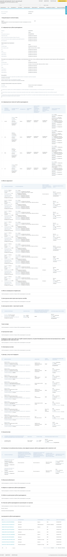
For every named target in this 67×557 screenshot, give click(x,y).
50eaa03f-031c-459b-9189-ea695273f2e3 (8, 544)
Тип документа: (13, 7)
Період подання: (34, 7)
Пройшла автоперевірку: (61, 7)
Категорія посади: (27, 7)
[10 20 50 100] (4, 548)
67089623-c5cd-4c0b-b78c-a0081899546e (8, 534)
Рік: (8, 7)
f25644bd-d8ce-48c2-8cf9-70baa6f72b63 (8, 529)
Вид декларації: (3, 7)
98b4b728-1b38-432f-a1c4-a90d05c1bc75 (8, 524)
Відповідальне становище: (50, 7)
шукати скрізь (46, 5)
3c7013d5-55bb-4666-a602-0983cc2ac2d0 (8, 539)
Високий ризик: (41, 7)
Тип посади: (20, 7)
